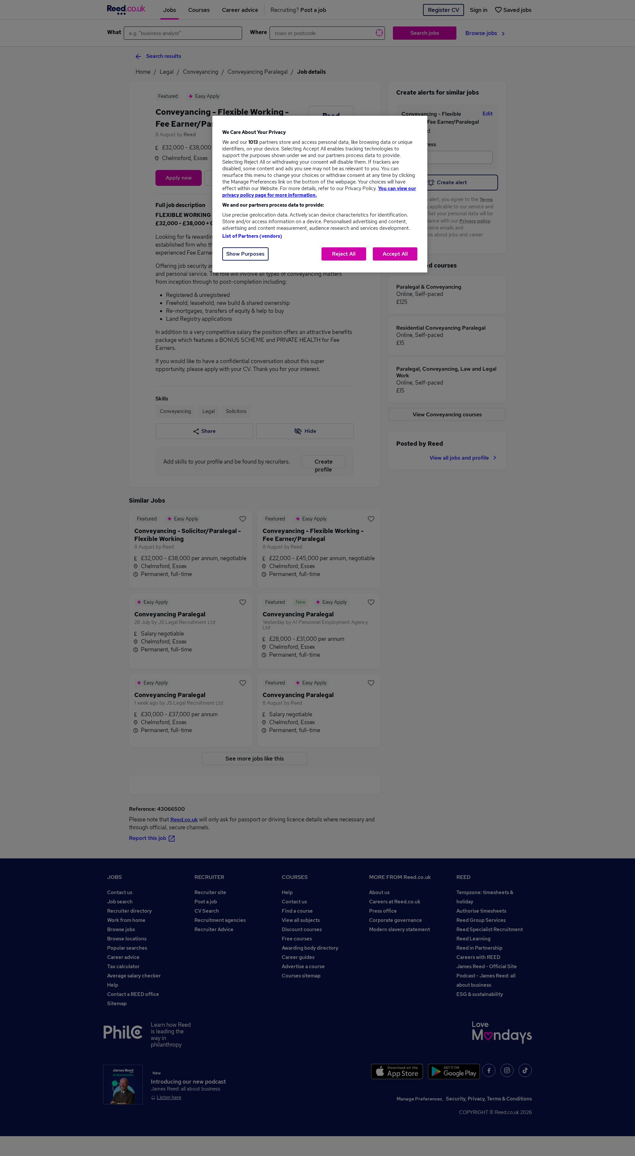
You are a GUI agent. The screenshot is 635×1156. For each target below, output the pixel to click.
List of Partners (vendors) (252, 236)
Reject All (344, 253)
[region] (319, 194)
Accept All (395, 253)
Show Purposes (245, 253)
